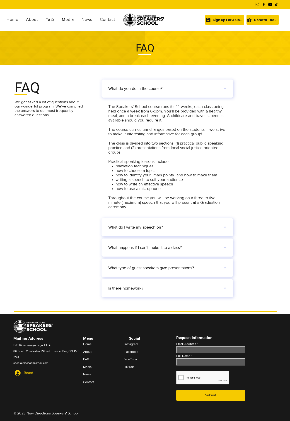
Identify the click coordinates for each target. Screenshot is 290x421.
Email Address (186, 343)
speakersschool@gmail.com (30, 363)
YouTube (130, 359)
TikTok (129, 367)
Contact (88, 382)
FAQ (86, 359)
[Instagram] (257, 4)
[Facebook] (263, 4)
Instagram (131, 344)
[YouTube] (270, 4)
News (87, 374)
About (87, 351)
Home (87, 344)
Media (87, 367)
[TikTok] (276, 4)
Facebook (131, 351)
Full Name (183, 355)
